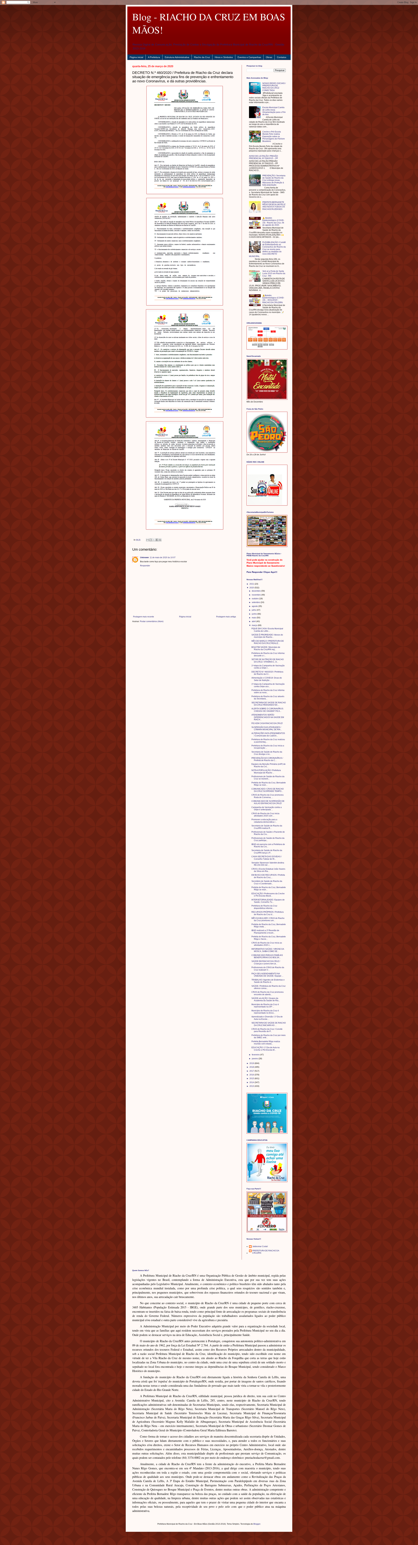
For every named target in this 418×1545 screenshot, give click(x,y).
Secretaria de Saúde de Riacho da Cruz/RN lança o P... (266, 851)
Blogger (256, 1524)
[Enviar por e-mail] (147, 540)
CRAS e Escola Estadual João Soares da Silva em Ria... (268, 870)
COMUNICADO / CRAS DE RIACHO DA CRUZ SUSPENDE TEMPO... (267, 790)
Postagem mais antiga (226, 617)
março (255, 625)
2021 (252, 584)
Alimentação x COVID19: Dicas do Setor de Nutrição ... (266, 679)
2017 (252, 1071)
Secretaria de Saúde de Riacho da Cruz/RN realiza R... (266, 827)
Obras (269, 57)
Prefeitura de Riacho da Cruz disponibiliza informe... (264, 907)
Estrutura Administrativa (177, 57)
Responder (145, 566)
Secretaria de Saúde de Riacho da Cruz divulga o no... (266, 753)
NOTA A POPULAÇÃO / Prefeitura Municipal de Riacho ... (266, 771)
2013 (252, 1086)
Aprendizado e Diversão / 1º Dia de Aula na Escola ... (267, 1018)
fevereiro (256, 1055)
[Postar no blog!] (150, 540)
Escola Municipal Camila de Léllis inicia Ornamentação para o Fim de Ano (274, 111)
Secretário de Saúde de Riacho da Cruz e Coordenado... (266, 882)
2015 (252, 1078)
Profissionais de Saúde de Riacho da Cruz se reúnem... (267, 777)
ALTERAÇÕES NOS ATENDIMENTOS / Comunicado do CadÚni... (268, 734)
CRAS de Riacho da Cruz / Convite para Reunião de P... (266, 1030)
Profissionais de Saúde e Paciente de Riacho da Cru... (268, 833)
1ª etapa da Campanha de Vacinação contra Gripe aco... (268, 685)
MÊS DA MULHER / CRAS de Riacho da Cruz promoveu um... (267, 919)
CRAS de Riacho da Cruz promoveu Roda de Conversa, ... (267, 796)
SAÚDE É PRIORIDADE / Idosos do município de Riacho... (267, 636)
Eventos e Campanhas (249, 57)
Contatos (281, 57)
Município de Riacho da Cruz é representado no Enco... (265, 1012)
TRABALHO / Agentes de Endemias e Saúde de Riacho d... (268, 981)
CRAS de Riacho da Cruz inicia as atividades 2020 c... (266, 944)
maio (254, 618)
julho (254, 610)
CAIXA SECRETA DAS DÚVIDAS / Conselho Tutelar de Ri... (266, 857)
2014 (252, 1082)
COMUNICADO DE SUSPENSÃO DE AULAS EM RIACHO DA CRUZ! (267, 802)
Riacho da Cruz (202, 57)
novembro (256, 595)
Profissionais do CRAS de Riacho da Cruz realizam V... (267, 968)
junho (254, 614)
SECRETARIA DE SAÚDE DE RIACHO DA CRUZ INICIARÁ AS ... (268, 1024)
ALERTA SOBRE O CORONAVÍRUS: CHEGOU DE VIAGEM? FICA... (267, 710)
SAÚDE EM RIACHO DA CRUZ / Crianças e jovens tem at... (265, 962)
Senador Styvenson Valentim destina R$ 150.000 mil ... (267, 864)
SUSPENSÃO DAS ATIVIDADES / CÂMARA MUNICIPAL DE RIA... (266, 728)
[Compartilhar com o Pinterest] (160, 540)
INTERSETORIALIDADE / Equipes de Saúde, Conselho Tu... (268, 901)
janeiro (255, 1058)
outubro (255, 598)
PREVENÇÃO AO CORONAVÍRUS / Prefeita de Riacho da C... (267, 759)
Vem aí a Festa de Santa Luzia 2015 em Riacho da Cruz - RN (273, 273)
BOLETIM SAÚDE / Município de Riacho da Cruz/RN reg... (265, 648)
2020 (252, 588)
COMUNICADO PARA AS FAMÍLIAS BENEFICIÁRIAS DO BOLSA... (267, 956)
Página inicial (136, 57)
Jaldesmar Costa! (260, 1246)
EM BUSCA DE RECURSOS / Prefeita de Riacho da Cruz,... (268, 876)
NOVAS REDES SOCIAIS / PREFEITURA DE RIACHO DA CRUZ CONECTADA (274, 86)
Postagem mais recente (143, 617)
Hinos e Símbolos (224, 57)
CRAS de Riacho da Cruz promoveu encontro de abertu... (267, 993)
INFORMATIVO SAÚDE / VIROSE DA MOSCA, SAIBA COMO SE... (267, 950)
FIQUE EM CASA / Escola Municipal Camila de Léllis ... (267, 629)
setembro (256, 602)
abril (254, 621)
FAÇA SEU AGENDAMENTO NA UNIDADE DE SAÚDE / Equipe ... (267, 974)
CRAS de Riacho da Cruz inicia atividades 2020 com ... (265, 814)
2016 (252, 1075)
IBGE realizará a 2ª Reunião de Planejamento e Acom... (265, 931)
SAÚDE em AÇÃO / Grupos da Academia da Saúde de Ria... (265, 999)
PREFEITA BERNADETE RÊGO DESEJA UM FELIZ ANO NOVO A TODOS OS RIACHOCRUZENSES (273, 205)
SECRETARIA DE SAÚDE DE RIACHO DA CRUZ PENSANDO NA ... (268, 703)
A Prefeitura (154, 57)
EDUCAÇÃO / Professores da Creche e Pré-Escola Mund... (268, 894)
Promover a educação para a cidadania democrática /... (264, 820)
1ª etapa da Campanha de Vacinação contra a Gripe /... (268, 666)
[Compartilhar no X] (153, 540)
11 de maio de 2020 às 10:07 (163, 557)
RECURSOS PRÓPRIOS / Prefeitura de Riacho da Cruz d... (267, 913)
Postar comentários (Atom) (151, 621)
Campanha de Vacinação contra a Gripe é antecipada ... (266, 808)
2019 (252, 1063)
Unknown (144, 557)
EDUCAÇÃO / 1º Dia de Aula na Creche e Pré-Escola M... (265, 1048)
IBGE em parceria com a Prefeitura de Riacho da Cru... (268, 845)
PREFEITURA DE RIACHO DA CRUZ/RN (265, 1252)
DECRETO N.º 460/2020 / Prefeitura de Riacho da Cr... (267, 673)
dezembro (256, 591)
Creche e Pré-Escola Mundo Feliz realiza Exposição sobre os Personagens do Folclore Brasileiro (273, 136)
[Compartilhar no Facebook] (157, 540)
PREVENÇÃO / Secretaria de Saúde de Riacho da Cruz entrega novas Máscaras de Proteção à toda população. (273, 180)
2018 (252, 1067)
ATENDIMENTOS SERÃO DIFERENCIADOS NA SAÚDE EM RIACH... (267, 717)
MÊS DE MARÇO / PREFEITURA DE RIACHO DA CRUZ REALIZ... (267, 642)
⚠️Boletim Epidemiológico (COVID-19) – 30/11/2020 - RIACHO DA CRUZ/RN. (273, 299)
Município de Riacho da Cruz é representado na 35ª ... (265, 1005)
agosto (255, 606)
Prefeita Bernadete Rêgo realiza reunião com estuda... (265, 1042)
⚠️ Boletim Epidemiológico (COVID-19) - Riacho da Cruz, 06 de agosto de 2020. (273, 221)
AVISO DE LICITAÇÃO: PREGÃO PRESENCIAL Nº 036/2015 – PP (263, 157)
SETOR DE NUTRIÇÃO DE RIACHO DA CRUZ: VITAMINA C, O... (267, 660)
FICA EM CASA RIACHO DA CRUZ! (267, 723)
